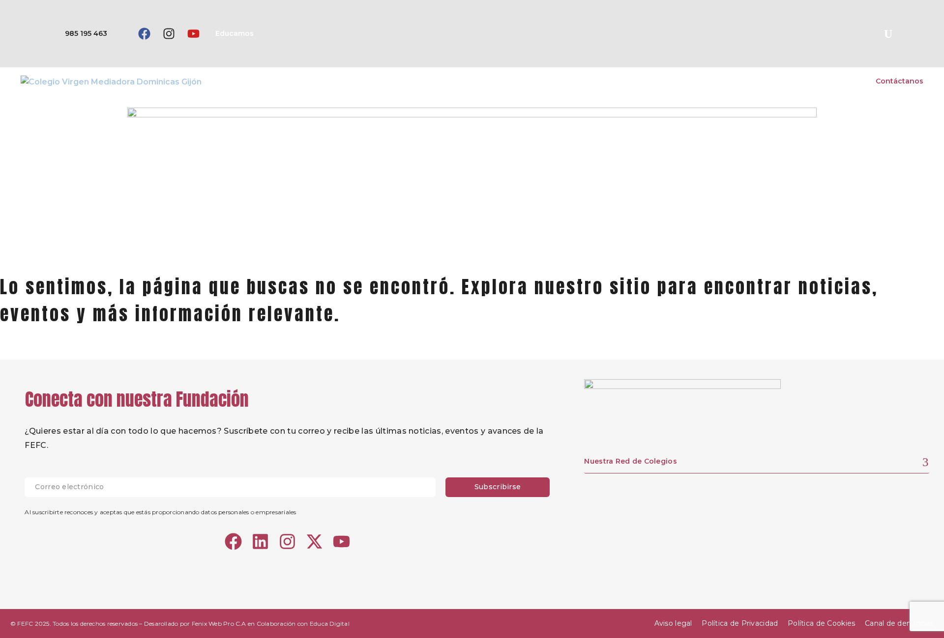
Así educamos (714, 81)
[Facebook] (144, 34)
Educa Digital (330, 623)
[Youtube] (193, 34)
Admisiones (838, 81)
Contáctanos (899, 81)
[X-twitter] (314, 541)
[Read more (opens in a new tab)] (71, 33)
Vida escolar (778, 81)
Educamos (234, 33)
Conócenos (652, 81)
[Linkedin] (260, 541)
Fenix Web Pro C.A (219, 623)
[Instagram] (168, 34)
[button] (888, 34)
